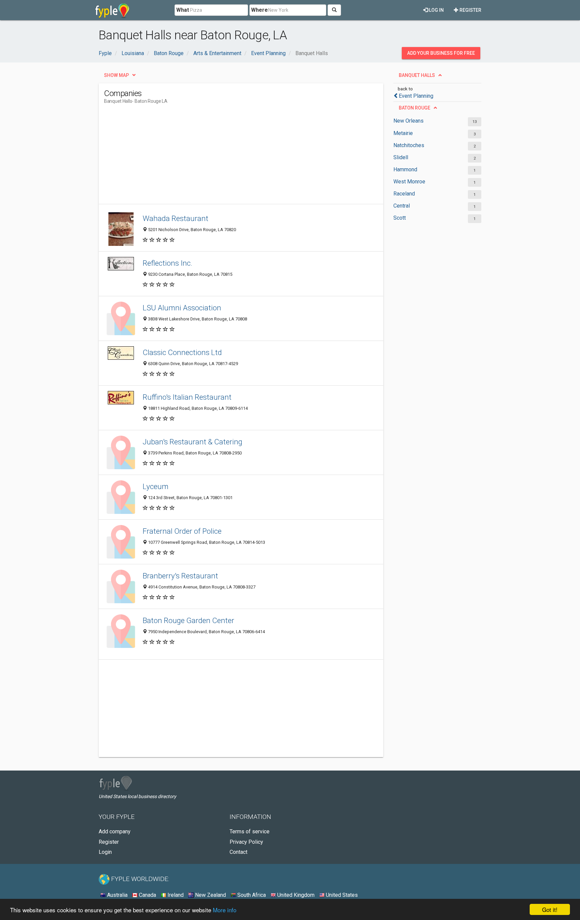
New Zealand (210, 895)
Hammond (405, 169)
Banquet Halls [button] (417, 75)
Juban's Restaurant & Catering (192, 441)
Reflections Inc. (167, 263)
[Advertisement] (226, 157)
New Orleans (408, 121)
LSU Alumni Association (182, 307)
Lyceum (155, 486)
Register (469, 10)
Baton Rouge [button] (414, 108)
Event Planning (416, 96)
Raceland (404, 193)
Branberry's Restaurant (180, 575)
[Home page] (112, 10)
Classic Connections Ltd (182, 352)
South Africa (251, 895)
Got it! (550, 909)
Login (105, 852)
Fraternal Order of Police (182, 531)
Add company (115, 831)
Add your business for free (441, 53)
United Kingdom (295, 895)
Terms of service (250, 831)
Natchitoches (408, 145)
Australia (117, 895)
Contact (238, 852)
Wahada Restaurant (175, 218)
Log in (436, 10)
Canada (147, 895)
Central (401, 206)
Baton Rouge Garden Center (188, 620)
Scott (399, 218)
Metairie (403, 133)
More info (224, 910)
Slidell (400, 157)
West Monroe (409, 181)
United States (341, 895)
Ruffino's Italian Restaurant (187, 397)
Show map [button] (116, 75)
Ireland (175, 895)
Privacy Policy (246, 842)
